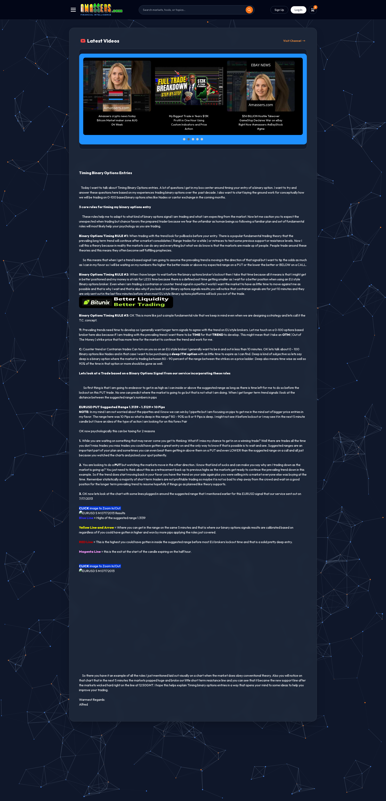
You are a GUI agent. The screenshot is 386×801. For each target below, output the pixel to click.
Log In (298, 10)
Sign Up (279, 10)
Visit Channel (292, 41)
